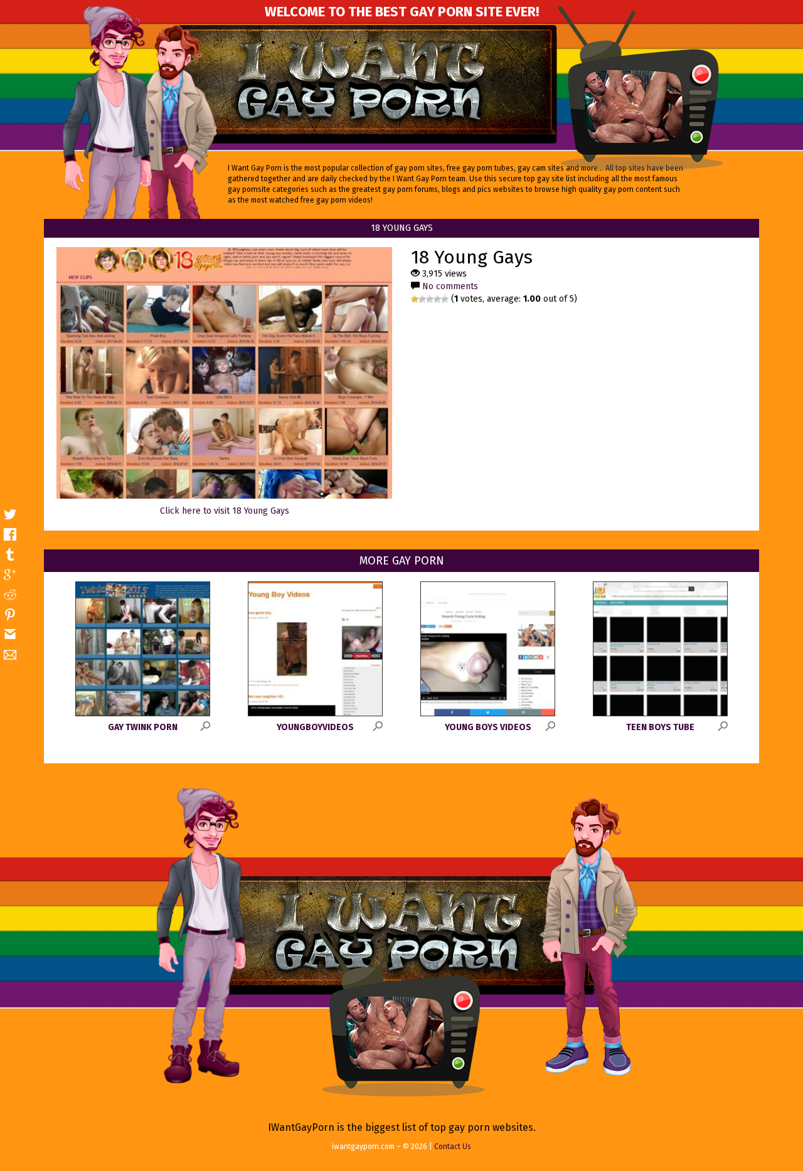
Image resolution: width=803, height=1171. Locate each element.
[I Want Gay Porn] (366, 84)
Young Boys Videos (488, 727)
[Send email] (10, 655)
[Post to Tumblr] (10, 554)
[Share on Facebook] (10, 534)
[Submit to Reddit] (10, 595)
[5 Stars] (445, 299)
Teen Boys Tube (660, 727)
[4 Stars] (437, 299)
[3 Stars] (429, 299)
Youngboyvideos (315, 727)
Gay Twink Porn (143, 727)
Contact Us (452, 1146)
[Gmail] (10, 635)
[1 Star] (414, 299)
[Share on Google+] (10, 574)
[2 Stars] (422, 299)
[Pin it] (10, 615)
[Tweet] (10, 514)
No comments (450, 286)
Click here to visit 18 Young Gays (224, 511)
